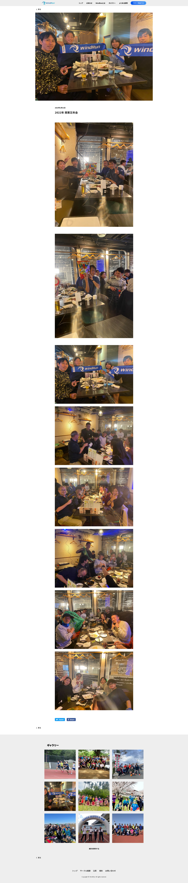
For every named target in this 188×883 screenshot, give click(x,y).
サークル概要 (85, 871)
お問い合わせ (110, 871)
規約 (101, 871)
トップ (81, 3)
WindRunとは (100, 3)
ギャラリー (112, 3)
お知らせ (89, 3)
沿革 (95, 871)
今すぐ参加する (138, 3)
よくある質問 (123, 3)
